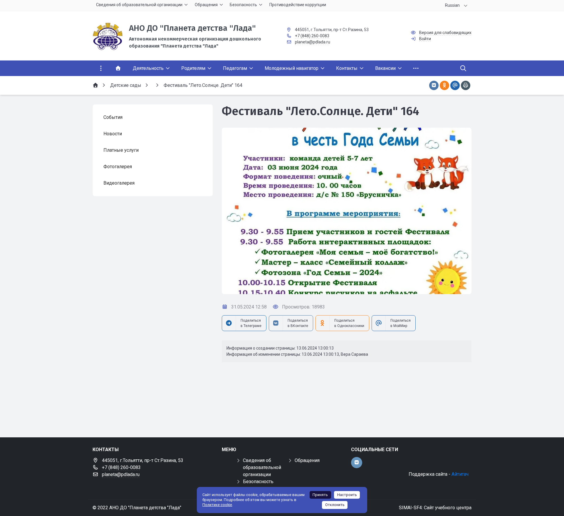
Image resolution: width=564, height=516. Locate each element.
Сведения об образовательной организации (262, 467)
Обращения (307, 460)
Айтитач (460, 474)
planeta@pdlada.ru (312, 42)
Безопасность (258, 481)
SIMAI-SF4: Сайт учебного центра (435, 507)
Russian (452, 5)
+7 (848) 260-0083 (312, 35)
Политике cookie (217, 504)
